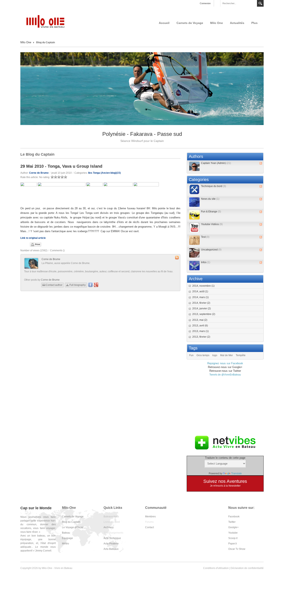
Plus (254, 23)
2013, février (201, 336)
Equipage (67, 538)
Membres (150, 516)
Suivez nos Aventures (225, 481)
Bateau (66, 532)
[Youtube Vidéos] (194, 227)
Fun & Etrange (211, 211)
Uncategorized (211, 249)
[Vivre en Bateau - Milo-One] (47, 21)
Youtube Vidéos (212, 224)
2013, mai (199, 319)
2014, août (200, 291)
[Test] (194, 240)
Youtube (233, 532)
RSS (260, 163)
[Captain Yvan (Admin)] (194, 166)
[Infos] (194, 265)
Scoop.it (232, 538)
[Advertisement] (225, 406)
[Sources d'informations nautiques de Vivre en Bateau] (225, 442)
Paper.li (232, 543)
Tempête (241, 355)
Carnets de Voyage (190, 23)
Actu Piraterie (111, 543)
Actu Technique (112, 538)
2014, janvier (201, 308)
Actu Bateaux (111, 549)
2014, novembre (203, 285)
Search (260, 3)
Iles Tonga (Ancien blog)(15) (104, 172)
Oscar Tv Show (236, 549)
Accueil (164, 23)
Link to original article (33, 238)
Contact (149, 527)
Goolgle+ (233, 527)
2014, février (201, 302)
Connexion (205, 3)
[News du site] (194, 202)
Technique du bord (213, 186)
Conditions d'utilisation (216, 568)
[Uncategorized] (194, 253)
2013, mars (200, 331)
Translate (236, 473)
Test (205, 236)
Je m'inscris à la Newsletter (225, 485)
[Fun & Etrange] (194, 214)
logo (214, 355)
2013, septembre (203, 314)
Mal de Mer (226, 355)
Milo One (216, 23)
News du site (210, 198)
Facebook (234, 516)
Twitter (232, 521)
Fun (191, 355)
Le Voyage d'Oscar (72, 527)
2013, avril (200, 325)
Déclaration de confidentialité (247, 568)
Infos (205, 262)
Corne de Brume (39, 172)
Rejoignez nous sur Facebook (225, 363)
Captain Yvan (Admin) (216, 163)
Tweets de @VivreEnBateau (225, 374)
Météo (65, 543)
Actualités (237, 23)
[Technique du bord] (194, 189)
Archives (108, 527)
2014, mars (200, 297)
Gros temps (202, 355)
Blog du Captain (71, 521)
